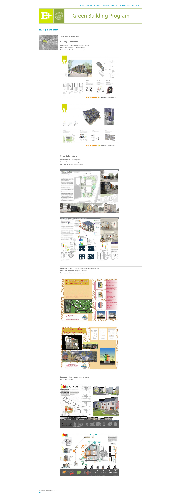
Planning (97, 5)
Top (40, 492)
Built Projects (136, 5)
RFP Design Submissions (110, 5)
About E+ (89, 5)
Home (82, 5)
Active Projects (125, 5)
